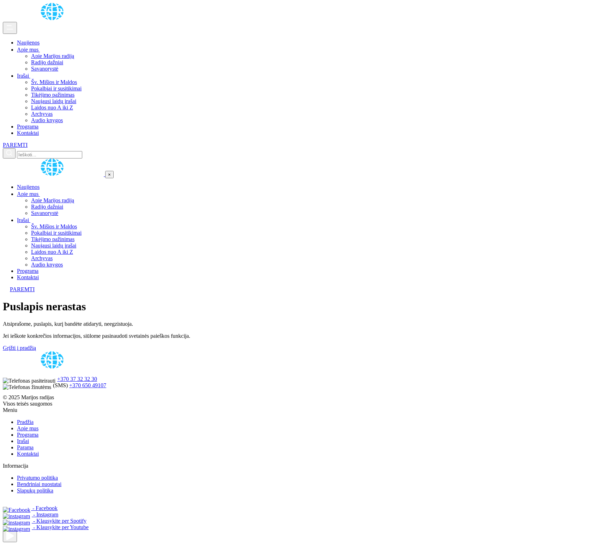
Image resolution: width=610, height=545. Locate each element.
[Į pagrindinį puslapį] (54, 174)
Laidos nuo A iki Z (52, 107)
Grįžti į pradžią (19, 348)
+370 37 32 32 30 (77, 379)
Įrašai (23, 76)
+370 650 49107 (87, 385)
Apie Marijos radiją (52, 56)
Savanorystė (44, 69)
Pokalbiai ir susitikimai (56, 88)
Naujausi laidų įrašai (53, 101)
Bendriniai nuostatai (39, 484)
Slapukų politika (35, 490)
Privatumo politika (37, 478)
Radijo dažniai (47, 62)
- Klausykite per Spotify (59, 521)
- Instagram (45, 514)
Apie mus (28, 50)
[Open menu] (10, 28)
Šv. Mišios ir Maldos (54, 82)
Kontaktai (28, 133)
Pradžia (25, 422)
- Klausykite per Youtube (60, 527)
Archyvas (42, 114)
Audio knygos (47, 120)
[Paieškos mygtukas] (9, 153)
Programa (27, 127)
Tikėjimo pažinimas (52, 95)
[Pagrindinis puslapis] (53, 19)
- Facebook (44, 508)
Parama (25, 447)
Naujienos (28, 43)
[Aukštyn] (10, 536)
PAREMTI (15, 145)
